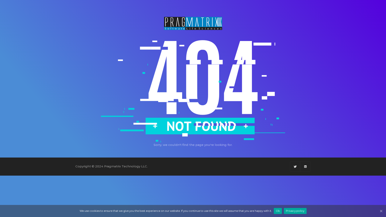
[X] (295, 166)
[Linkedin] (305, 166)
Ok (278, 210)
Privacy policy (295, 210)
